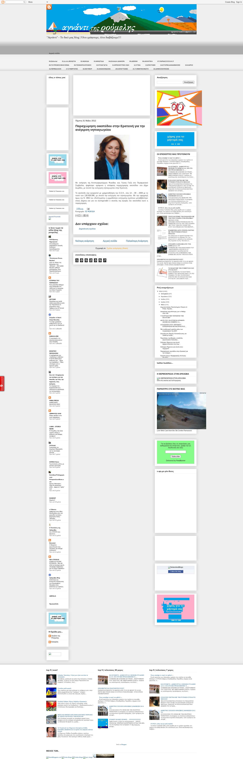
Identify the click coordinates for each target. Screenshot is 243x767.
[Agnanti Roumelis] (50, 219)
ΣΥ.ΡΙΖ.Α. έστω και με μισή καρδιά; (169, 208)
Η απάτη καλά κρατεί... (65, 688)
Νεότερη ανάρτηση (84, 241)
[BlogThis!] (79, 215)
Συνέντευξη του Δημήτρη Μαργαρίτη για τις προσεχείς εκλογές (55, 450)
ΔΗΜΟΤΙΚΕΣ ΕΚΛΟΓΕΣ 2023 (54, 403)
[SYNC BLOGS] (87, 757)
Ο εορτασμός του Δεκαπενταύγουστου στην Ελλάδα (55, 339)
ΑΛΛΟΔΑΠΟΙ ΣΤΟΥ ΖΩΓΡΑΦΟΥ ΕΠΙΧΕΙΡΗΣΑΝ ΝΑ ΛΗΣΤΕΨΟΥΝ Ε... (173, 325)
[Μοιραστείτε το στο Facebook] (84, 215)
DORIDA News (54, 462)
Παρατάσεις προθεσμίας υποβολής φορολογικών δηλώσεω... (171, 338)
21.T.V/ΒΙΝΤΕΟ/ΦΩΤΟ (141, 69)
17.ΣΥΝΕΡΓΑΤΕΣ (72, 69)
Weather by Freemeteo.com (56, 191)
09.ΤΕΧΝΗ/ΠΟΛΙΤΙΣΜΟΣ (82, 65)
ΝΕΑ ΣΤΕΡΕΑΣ (54, 559)
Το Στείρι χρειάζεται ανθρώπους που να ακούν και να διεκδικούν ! (56, 324)
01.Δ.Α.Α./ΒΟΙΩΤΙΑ (69, 61)
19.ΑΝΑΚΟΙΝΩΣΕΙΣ (104, 69)
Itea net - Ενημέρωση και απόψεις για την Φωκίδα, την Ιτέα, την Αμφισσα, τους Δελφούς (56, 379)
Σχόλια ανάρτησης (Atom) (117, 248)
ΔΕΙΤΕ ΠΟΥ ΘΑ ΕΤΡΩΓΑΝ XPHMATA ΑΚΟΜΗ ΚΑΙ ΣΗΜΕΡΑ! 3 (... (172, 321)
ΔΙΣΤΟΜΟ (52, 299)
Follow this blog (175, 571)
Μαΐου (163, 304)
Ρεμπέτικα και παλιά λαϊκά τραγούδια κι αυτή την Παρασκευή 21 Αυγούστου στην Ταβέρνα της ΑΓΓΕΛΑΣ (56, 305)
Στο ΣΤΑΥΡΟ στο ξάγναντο (54, 532)
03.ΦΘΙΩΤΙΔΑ (99, 61)
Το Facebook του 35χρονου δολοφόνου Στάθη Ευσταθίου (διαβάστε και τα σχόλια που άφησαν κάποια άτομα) (75, 729)
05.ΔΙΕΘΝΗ (133, 61)
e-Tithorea (52, 509)
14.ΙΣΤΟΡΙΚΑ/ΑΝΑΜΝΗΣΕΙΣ (170, 65)
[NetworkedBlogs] (175, 567)
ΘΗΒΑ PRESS (54, 400)
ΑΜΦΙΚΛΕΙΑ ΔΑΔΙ (55, 413)
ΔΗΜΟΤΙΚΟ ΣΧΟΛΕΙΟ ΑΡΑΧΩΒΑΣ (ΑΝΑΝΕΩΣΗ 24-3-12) (179, 195)
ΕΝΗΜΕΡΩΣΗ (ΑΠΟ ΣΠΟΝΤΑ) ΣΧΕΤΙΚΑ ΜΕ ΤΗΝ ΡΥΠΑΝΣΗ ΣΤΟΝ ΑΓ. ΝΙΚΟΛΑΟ (181, 232)
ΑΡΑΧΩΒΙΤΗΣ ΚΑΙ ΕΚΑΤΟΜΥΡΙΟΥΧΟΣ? (170, 259)
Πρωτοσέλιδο (53, 604)
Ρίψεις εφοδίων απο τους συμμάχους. (55, 416)
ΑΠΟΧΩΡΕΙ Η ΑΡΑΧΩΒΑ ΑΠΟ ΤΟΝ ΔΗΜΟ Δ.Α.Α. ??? (179, 245)
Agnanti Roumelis (54, 216)
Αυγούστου (164, 296)
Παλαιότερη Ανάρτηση (137, 241)
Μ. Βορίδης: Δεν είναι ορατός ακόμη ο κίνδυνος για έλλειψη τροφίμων (56, 433)
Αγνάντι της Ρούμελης (55, 637)
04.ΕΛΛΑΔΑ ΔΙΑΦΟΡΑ (117, 61)
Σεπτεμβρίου (165, 293)
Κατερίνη (54, 642)
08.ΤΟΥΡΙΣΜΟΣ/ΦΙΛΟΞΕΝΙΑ (59, 65)
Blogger (123, 744)
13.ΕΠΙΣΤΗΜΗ (150, 65)
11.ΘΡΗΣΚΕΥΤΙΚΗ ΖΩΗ (120, 65)
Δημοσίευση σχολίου (87, 229)
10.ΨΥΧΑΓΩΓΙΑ (101, 65)
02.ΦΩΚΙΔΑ (85, 61)
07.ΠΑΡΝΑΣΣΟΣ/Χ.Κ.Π (165, 61)
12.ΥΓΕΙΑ (137, 65)
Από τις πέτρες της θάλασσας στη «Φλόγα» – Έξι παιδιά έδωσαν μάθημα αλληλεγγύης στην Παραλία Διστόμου (56, 267)
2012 (161, 291)
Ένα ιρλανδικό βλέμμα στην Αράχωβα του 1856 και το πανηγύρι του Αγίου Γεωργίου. (56, 287)
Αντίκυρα (52, 445)
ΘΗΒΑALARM (53, 336)
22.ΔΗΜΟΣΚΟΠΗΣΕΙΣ (161, 69)
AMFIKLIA (52, 596)
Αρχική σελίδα (54, 53)
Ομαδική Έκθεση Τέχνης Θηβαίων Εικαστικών (72, 701)
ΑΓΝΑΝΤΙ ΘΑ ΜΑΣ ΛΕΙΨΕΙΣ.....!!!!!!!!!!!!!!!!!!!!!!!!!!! (125, 719)
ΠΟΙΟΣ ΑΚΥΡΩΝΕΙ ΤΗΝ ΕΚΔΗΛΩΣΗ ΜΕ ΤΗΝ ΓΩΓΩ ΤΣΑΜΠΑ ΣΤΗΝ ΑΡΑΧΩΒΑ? (181, 217)
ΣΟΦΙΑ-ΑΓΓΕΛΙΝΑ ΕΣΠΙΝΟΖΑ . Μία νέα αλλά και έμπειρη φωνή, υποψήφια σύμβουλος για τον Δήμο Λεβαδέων (56, 565)
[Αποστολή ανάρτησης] (87, 209)
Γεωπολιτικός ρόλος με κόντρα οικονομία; (56, 464)
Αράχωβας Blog (54, 578)
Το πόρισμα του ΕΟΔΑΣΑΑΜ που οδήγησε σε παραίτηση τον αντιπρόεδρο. (56, 388)
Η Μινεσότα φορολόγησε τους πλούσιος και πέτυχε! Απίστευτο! (55, 547)
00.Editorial (53, 61)
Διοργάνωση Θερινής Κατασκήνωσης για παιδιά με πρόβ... (173, 334)
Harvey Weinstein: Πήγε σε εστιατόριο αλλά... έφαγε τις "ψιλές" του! (56, 486)
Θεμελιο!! (52, 500)
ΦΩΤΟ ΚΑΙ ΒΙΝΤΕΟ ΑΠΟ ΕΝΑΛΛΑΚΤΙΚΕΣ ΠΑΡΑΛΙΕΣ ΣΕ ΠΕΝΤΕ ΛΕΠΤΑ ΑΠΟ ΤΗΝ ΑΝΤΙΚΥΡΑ (75, 715)
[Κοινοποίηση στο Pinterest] (87, 215)
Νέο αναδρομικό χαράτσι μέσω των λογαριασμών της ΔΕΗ (171, 330)
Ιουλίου (163, 299)
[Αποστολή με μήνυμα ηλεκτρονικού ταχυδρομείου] (76, 215)
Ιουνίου (163, 302)
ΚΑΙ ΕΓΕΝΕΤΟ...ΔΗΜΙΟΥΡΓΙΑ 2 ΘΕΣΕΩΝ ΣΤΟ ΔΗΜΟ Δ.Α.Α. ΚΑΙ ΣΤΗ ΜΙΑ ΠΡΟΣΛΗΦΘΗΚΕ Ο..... (180, 168)
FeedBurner (180, 461)
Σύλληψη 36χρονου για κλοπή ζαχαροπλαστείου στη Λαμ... (170, 343)
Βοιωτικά (52, 543)
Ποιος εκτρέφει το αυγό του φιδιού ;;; (169, 158)
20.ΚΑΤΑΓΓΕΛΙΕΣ (121, 69)
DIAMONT (52, 498)
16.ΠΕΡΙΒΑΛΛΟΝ (55, 69)
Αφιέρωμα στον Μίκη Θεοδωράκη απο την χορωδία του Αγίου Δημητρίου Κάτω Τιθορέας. (56, 515)
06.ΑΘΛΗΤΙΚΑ (147, 61)
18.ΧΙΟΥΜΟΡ (87, 69)
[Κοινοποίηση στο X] (82, 215)
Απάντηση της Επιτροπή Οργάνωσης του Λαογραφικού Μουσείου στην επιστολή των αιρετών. (56, 583)
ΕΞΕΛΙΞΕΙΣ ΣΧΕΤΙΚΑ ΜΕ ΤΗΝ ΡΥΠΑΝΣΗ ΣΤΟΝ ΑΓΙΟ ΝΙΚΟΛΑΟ (179, 181)
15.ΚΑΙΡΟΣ (189, 65)
